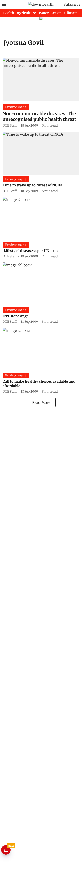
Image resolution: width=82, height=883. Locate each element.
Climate (71, 13)
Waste (56, 13)
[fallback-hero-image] (41, 79)
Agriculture (26, 13)
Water (44, 13)
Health (8, 13)
